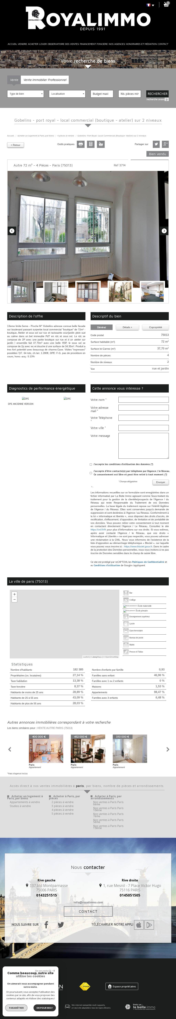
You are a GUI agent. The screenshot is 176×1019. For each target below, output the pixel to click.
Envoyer (160, 482)
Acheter (33, 43)
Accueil (12, 43)
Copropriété (155, 327)
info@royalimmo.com (88, 902)
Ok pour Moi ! (44, 1007)
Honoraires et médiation (141, 43)
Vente (14, 80)
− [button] (14, 599)
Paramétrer (16, 1007)
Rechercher (157, 94)
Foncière (102, 43)
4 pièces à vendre (65, 135)
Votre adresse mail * (99, 409)
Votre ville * (98, 428)
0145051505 (130, 895)
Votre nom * (99, 399)
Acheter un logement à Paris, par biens (36, 135)
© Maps (96, 656)
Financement (88, 43)
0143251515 (46, 895)
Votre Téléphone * (101, 419)
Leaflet (86, 656)
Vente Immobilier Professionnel (44, 80)
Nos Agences (117, 43)
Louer (43, 43)
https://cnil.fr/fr (98, 529)
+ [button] (14, 594)
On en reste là (43, 970)
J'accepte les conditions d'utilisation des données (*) (123, 464)
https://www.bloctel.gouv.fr (138, 546)
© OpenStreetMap (110, 656)
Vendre (22, 43)
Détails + (127, 327)
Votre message (100, 436)
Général (101, 327)
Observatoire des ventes (63, 43)
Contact (163, 43)
